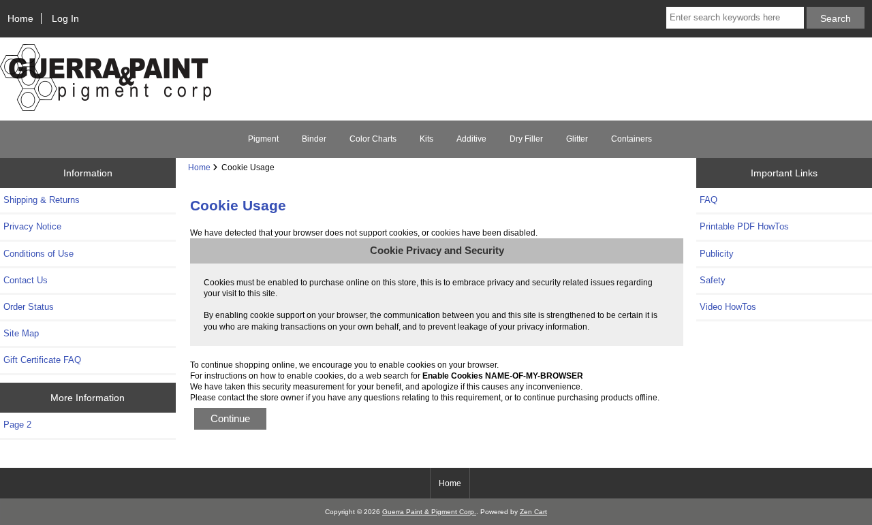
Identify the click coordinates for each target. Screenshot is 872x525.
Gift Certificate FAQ (42, 360)
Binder (314, 139)
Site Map (21, 333)
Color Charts (372, 139)
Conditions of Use (38, 254)
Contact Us (25, 280)
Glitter (577, 139)
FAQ (708, 200)
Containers (631, 139)
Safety (713, 280)
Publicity (717, 254)
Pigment (263, 139)
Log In (65, 18)
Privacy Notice (32, 226)
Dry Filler (526, 139)
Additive (471, 139)
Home (20, 18)
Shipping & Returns (41, 200)
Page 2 (17, 424)
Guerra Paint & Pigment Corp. (429, 511)
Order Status (28, 307)
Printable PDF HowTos (744, 226)
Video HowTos (728, 307)
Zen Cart (533, 511)
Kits (426, 139)
